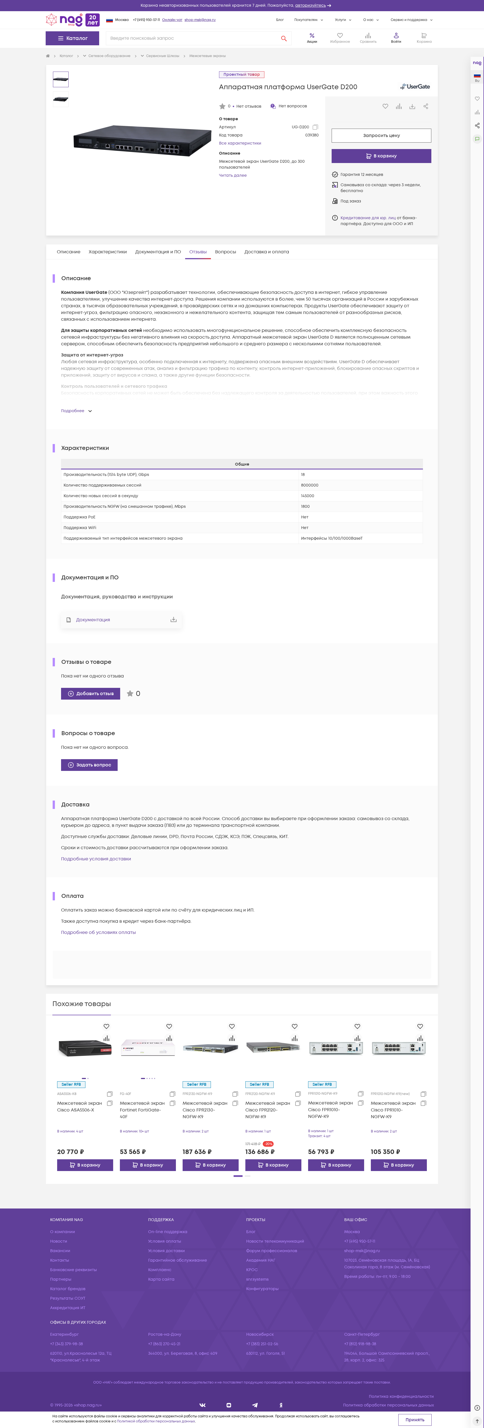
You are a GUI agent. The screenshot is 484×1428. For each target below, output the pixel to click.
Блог (280, 20)
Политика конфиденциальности (401, 1396)
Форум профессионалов (271, 1251)
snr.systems (257, 1279)
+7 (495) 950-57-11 (146, 20)
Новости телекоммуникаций (275, 1241)
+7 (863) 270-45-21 (164, 1344)
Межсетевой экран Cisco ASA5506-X (79, 1106)
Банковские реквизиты (73, 1270)
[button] (242, 5)
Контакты (59, 1260)
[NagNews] (255, 1405)
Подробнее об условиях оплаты (98, 932)
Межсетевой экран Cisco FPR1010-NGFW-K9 (330, 1110)
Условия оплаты (164, 1241)
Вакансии (60, 1251)
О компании (62, 1232)
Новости (58, 1241)
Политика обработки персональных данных (388, 1405)
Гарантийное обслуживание (177, 1260)
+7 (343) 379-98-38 (66, 1344)
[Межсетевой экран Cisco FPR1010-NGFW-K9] (336, 1047)
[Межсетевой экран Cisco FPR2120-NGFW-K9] (273, 1047)
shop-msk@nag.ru (200, 20)
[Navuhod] (228, 1405)
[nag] (281, 1405)
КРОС (252, 1270)
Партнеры (60, 1279)
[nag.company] (202, 1405)
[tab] (69, 251)
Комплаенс (159, 1270)
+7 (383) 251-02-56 (262, 1344)
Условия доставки (166, 1251)
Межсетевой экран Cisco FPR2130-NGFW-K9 (205, 1110)
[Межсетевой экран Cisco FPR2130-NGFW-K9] (211, 1047)
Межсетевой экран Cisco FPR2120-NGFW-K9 (267, 1110)
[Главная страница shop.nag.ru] (73, 20)
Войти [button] (396, 41)
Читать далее (233, 175)
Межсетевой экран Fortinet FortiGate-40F (142, 1110)
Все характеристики (240, 143)
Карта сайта (161, 1279)
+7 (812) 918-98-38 (360, 1344)
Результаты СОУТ (67, 1298)
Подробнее (72, 411)
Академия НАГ (260, 1260)
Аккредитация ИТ (67, 1308)
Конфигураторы (262, 1289)
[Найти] (284, 38)
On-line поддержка (167, 1232)
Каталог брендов (67, 1289)
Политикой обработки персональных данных (156, 1421)
